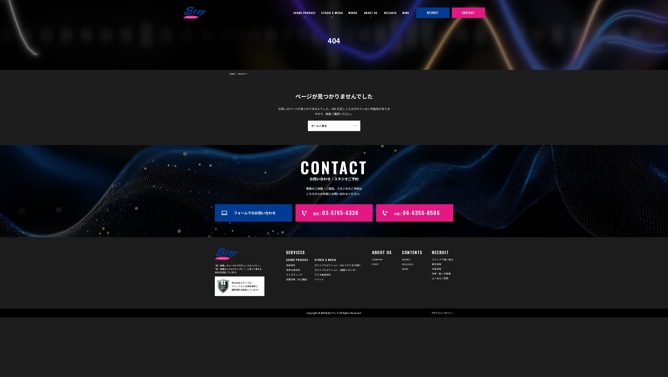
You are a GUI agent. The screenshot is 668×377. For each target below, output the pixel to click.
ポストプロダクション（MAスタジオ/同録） (338, 265)
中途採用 (436, 269)
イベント (319, 279)
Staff (375, 264)
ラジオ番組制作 (323, 274)
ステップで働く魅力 (442, 259)
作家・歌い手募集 (441, 273)
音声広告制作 (293, 270)
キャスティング (294, 274)
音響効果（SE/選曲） (297, 279)
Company (377, 259)
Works (406, 259)
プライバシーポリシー (442, 312)
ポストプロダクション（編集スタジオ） (336, 270)
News (405, 269)
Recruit (433, 13)
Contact (468, 13)
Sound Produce (297, 259)
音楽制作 (291, 265)
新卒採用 (436, 264)
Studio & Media (325, 259)
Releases (407, 264)
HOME (232, 73)
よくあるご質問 (440, 278)
